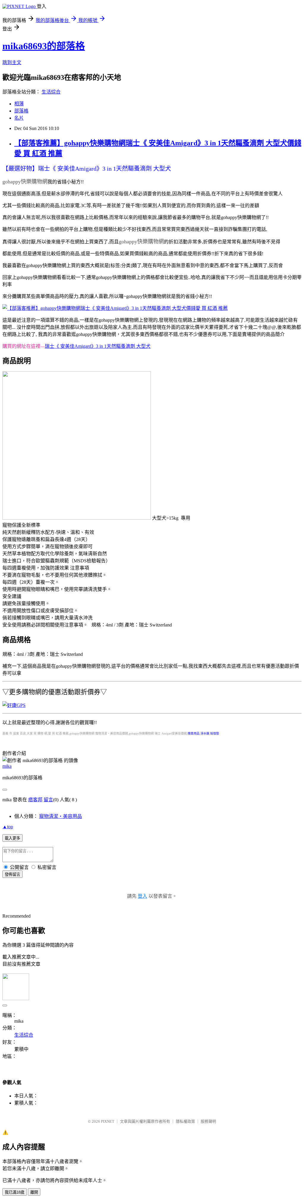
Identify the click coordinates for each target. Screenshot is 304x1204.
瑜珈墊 (214, 733)
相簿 (19, 103)
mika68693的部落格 (43, 46)
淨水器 (204, 733)
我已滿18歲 (14, 1192)
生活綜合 (51, 91)
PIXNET (107, 1121)
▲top (7, 826)
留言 (48, 799)
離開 (34, 1192)
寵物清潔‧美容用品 (60, 816)
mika (7, 766)
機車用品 (194, 733)
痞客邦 (35, 799)
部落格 (21, 110)
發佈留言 (12, 874)
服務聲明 (208, 1121)
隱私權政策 (185, 1121)
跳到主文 (11, 62)
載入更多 (12, 838)
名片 (19, 117)
